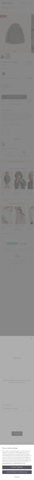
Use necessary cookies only (17, 472)
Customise (17, 476)
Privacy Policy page (6, 463)
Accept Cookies (17, 467)
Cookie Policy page (18, 463)
